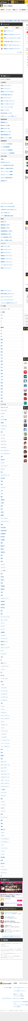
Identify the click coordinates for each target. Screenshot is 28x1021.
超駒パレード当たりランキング (7, 100)
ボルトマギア (4, 768)
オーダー (3, 462)
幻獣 (2, 364)
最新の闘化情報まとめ (5, 134)
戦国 (2, 370)
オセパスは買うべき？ (5, 212)
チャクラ (3, 626)
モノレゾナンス (4, 817)
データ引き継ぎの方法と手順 (7, 165)
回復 (2, 484)
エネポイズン (4, 447)
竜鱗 (2, 860)
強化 (2, 342)
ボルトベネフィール (5, 764)
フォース (3, 706)
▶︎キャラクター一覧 (5, 309)
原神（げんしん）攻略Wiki (18, 998)
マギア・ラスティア (5, 783)
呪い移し (3, 675)
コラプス (3, 564)
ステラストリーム (5, 598)
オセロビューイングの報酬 (6, 174)
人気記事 (6, 27)
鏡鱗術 (2, 515)
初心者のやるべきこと (5, 162)
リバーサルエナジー (5, 838)
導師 (2, 348)
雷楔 (2, 823)
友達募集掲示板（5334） (6, 234)
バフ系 (2, 684)
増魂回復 (3, 604)
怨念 (2, 472)
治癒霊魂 (3, 632)
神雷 (2, 595)
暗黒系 (2, 422)
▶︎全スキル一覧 (4, 407)
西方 (2, 395)
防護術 (2, 755)
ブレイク (3, 721)
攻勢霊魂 (3, 539)
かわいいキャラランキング (6, 296)
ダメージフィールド (5, 617)
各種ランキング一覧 (5, 246)
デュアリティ (4, 654)
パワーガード (4, 687)
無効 (2, 814)
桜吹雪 (2, 576)
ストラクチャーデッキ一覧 (6, 203)
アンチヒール (4, 425)
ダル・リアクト (4, 620)
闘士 (2, 345)
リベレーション (4, 848)
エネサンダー (4, 441)
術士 (2, 367)
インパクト (3, 435)
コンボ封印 (3, 570)
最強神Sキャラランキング (6, 255)
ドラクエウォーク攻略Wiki (18, 996)
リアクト (3, 832)
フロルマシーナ (4, 724)
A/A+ (2, 318)
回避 (2, 481)
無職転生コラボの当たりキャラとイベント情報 (13, 34)
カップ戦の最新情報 (5, 147)
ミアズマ (3, 801)
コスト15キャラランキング (6, 265)
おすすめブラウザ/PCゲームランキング (12, 936)
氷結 (2, 703)
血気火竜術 (3, 527)
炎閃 (2, 456)
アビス (2, 416)
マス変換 (3, 789)
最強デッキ (15, 9)
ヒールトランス (4, 691)
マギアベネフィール (5, 774)
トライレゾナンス (5, 666)
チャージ (3, 629)
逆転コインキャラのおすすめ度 (7, 206)
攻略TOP (2, 9)
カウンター (3, 487)
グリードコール (4, 518)
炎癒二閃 (3, 459)
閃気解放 (3, 601)
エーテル (3, 438)
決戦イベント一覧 (5, 110)
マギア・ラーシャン (5, 780)
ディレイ (3, 623)
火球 (2, 493)
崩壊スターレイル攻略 (17, 994)
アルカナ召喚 (4, 419)
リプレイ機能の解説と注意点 (7, 215)
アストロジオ (4, 410)
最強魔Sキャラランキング (6, 258)
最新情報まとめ (4, 122)
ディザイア (3, 635)
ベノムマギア (4, 737)
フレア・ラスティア (5, 718)
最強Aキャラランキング (6, 268)
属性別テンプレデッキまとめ (7, 91)
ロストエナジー (4, 869)
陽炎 (2, 496)
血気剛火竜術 (4, 530)
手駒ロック (3, 644)
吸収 (2, 509)
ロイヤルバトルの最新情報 (6, 150)
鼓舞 (2, 561)
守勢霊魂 (3, 586)
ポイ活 (8, 2)
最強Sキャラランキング (6, 85)
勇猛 (2, 398)
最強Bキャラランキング (6, 290)
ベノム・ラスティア (5, 746)
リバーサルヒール (5, 842)
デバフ (2, 650)
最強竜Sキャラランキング (6, 261)
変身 (2, 749)
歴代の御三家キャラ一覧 (6, 113)
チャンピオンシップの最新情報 (7, 153)
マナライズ (3, 795)
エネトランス (4, 444)
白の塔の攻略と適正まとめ (6, 94)
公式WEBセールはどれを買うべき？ (9, 209)
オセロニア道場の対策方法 (6, 177)
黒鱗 (2, 558)
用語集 (2, 159)
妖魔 (2, 401)
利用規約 (15, 983)
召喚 (2, 592)
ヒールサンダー (4, 694)
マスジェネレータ (5, 786)
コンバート (3, 567)
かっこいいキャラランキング (7, 299)
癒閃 (2, 820)
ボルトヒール (4, 761)
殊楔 (2, 583)
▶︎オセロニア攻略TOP (6, 79)
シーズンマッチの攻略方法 (6, 143)
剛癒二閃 (3, 546)
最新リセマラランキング (6, 97)
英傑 (2, 392)
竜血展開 (3, 857)
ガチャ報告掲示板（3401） (7, 237)
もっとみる (19, 52)
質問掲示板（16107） (5, 228)
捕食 (2, 758)
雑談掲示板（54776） (5, 225)
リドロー (3, 835)
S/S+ (2, 315)
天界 (2, 358)
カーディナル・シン (5, 475)
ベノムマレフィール (5, 740)
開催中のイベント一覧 (5, 131)
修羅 (2, 385)
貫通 (2, 506)
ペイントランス (4, 731)
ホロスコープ (4, 771)
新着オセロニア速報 (5, 125)
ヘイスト (3, 728)
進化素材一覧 (4, 180)
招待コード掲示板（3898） (7, 240)
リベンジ (3, 851)
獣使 (2, 352)
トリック (3, 669)
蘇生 (2, 610)
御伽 (2, 373)
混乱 (2, 573)
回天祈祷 (3, 478)
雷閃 (2, 826)
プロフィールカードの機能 (6, 171)
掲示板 (17, 27)
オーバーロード (4, 466)
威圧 (2, 432)
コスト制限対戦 (22, 9)
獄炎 (2, 555)
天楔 (2, 657)
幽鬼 (2, 382)
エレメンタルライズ (5, 453)
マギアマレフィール (5, 777)
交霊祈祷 (3, 552)
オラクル (3, 469)
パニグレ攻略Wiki (17, 1006)
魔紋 (2, 798)
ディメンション (4, 638)
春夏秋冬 (3, 589)
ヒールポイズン (4, 700)
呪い (2, 672)
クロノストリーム (5, 521)
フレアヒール (4, 712)
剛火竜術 (3, 536)
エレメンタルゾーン (5, 450)
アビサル (3, 413)
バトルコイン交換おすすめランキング (9, 303)
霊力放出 (3, 863)
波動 (2, 681)
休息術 (2, 512)
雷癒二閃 (3, 829)
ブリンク (3, 709)
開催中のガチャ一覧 (5, 128)
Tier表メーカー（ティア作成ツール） (9, 116)
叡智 (2, 389)
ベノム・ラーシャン (5, 743)
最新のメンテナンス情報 (6, 137)
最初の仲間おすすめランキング (7, 293)
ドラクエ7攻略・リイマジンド (19, 991)
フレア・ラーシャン (5, 715)
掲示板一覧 (3, 221)
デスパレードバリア (5, 647)
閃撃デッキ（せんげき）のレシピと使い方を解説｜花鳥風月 (13, 38)
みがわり (3, 808)
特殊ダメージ (4, 663)
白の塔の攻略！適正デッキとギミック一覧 (13, 41)
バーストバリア (4, 678)
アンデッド (3, 429)
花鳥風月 (3, 499)
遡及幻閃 (3, 607)
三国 (2, 376)
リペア (2, 845)
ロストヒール (4, 872)
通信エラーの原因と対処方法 (7, 168)
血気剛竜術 (3, 533)
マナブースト (4, 792)
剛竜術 (2, 549)
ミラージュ (3, 811)
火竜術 (2, 503)
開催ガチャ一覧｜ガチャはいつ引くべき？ (13, 45)
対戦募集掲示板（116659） (7, 231)
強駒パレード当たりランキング (7, 104)
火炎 (2, 490)
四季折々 (3, 580)
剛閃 (2, 543)
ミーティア (3, 805)
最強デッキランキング (8, 31)
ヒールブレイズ (4, 697)
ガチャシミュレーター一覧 (6, 107)
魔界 (2, 361)
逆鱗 (2, 524)
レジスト (3, 866)
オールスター (8, 9)
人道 (2, 379)
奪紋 (2, 613)
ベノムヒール (4, 734)
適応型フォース (4, 641)
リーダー (3, 854)
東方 (2, 355)
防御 (2, 752)
